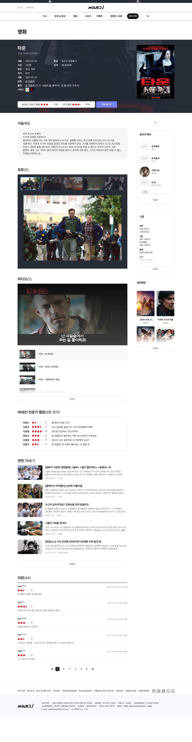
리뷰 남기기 (106, 104)
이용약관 (119, 691)
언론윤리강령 (130, 691)
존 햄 (64, 85)
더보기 (72, 399)
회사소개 (30, 691)
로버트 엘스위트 (146, 252)
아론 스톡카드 (145, 245)
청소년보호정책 (85, 691)
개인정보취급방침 (69, 691)
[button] (121, 185)
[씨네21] (96, 7)
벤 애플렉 (30, 81)
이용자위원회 (143, 691)
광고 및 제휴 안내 (43, 691)
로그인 (20, 7)
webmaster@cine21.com (58, 709)
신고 (125, 587)
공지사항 (21, 691)
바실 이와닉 (144, 229)
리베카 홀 (47, 85)
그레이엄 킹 (144, 232)
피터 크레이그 (145, 239)
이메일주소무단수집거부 (104, 691)
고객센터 (56, 691)
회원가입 (30, 7)
